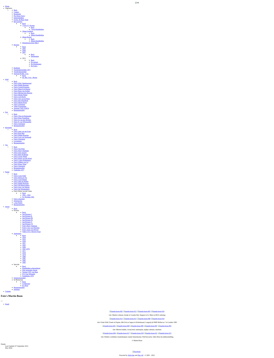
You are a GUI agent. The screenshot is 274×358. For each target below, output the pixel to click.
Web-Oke (131, 355)
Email (7, 304)
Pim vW (140, 355)
